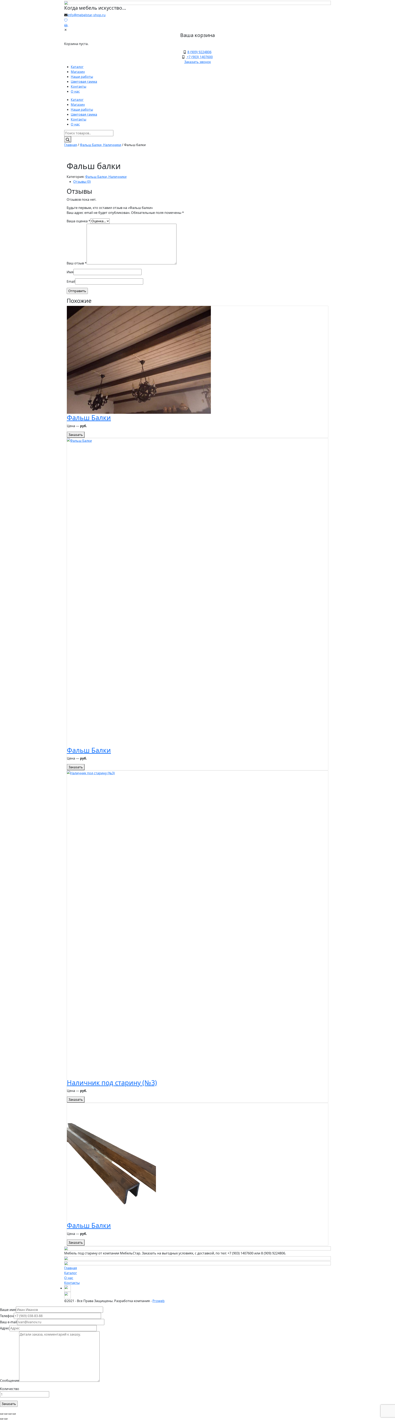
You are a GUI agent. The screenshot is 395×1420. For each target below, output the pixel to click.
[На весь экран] (10, 1413)
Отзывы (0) (82, 181)
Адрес (4, 1328)
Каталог (77, 67)
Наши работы (82, 76)
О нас (75, 91)
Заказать (76, 434)
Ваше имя (8, 1309)
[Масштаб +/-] (14, 1413)
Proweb (158, 1301)
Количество (9, 1389)
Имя (70, 272)
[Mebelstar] (197, 2)
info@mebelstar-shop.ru (86, 15)
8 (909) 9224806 (199, 52)
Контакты (78, 86)
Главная (70, 145)
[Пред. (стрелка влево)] (1, 1418)
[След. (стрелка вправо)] (5, 1418)
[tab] (200, 181)
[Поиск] (67, 139)
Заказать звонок (197, 62)
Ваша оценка (78, 221)
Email (71, 281)
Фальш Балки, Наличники (100, 145)
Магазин (78, 71)
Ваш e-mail (8, 1322)
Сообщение (9, 1380)
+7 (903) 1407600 (199, 57)
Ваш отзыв (77, 263)
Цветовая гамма (84, 81)
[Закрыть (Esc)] (1, 1413)
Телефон (7, 1316)
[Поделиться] (5, 1413)
